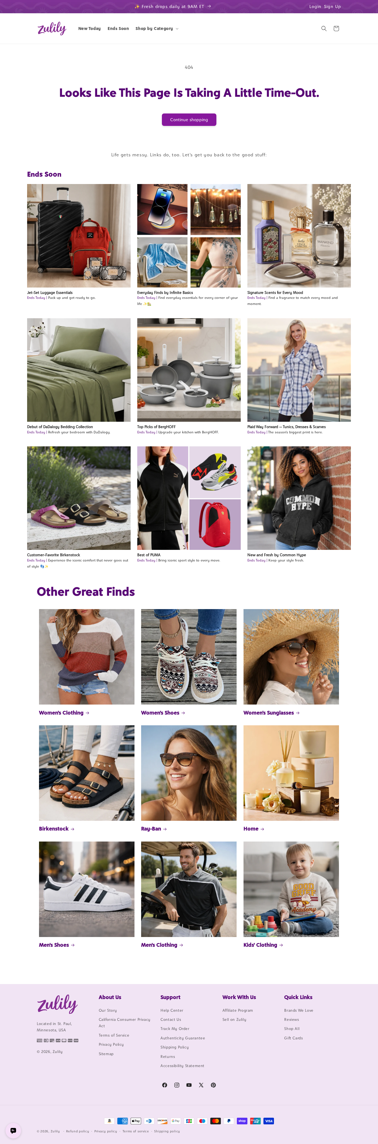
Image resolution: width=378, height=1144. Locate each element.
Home (251, 828)
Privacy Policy (111, 1044)
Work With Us (239, 997)
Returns (167, 1056)
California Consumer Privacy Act (125, 1022)
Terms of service (136, 1131)
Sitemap (106, 1054)
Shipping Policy (174, 1047)
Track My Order (174, 1029)
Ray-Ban (151, 828)
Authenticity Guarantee (182, 1038)
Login (315, 6)
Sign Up (332, 6)
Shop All (291, 1029)
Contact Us (170, 1019)
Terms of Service (114, 1035)
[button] (156, 28)
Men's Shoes (54, 945)
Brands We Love (298, 1010)
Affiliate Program (237, 1010)
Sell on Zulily (234, 1019)
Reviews (291, 1019)
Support (170, 997)
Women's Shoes (160, 713)
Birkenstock (54, 828)
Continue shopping (189, 119)
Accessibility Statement (182, 1065)
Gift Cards (293, 1038)
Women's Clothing (61, 713)
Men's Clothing (159, 945)
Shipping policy (167, 1131)
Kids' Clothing (260, 945)
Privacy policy (105, 1131)
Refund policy (77, 1131)
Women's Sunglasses (269, 713)
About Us (110, 997)
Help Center (171, 1010)
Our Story (108, 1010)
